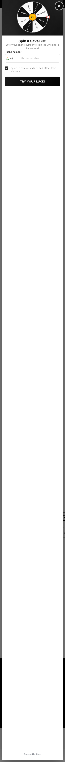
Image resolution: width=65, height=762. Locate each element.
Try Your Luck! (32, 81)
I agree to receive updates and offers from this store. (33, 70)
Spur (38, 754)
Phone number (13, 51)
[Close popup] (59, 6)
